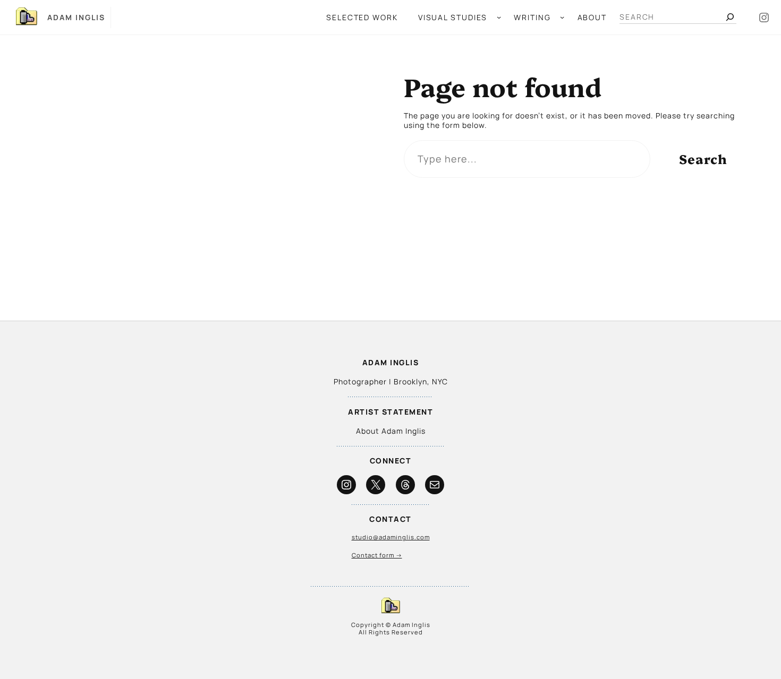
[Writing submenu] (562, 17)
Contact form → (377, 555)
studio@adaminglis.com (391, 537)
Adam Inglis (76, 17)
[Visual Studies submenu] (499, 17)
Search (703, 158)
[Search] (730, 17)
